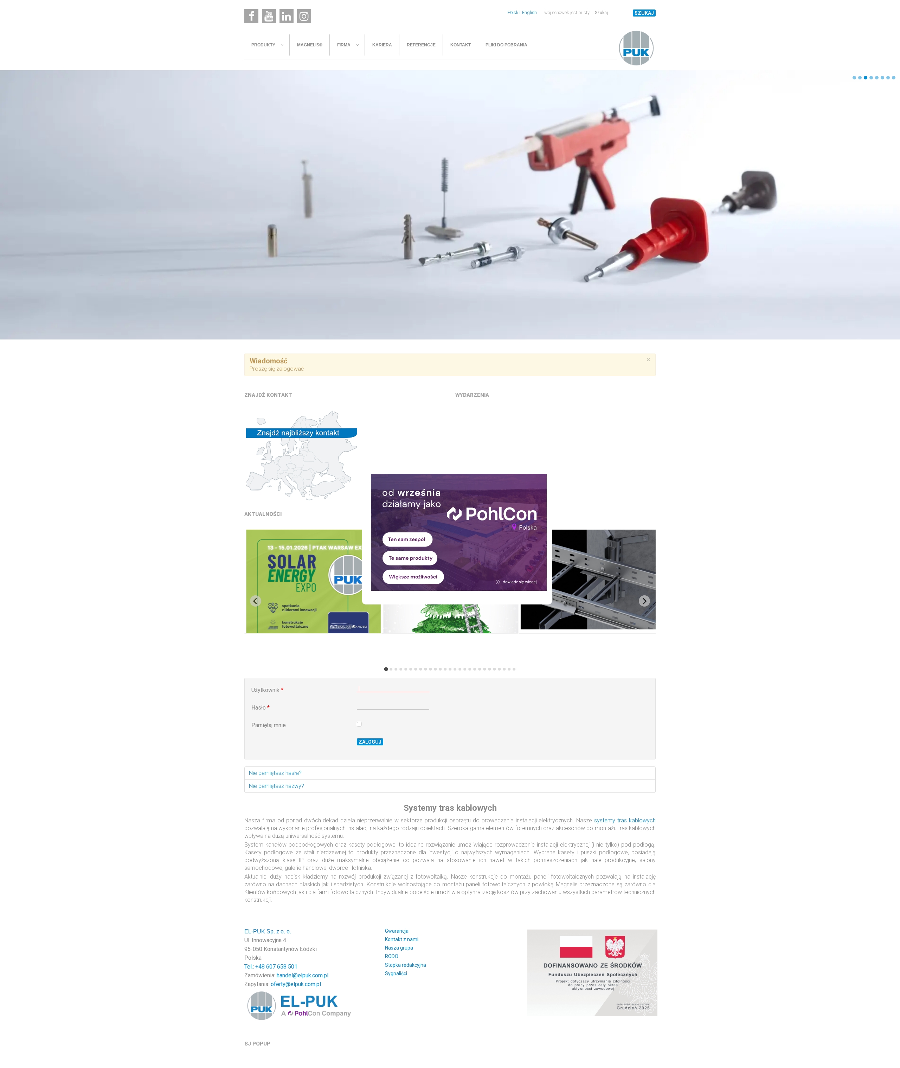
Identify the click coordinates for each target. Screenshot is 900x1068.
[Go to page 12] (440, 669)
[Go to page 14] (450, 669)
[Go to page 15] (455, 669)
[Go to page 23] (494, 669)
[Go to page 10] (430, 669)
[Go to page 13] (445, 669)
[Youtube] (269, 16)
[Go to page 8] (420, 669)
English (529, 12)
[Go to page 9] (425, 669)
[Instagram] (304, 16)
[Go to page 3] (395, 669)
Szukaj (644, 13)
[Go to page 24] (499, 669)
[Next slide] (644, 601)
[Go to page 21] (484, 669)
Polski (514, 12)
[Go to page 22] (489, 669)
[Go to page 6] (410, 669)
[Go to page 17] (464, 669)
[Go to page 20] (479, 669)
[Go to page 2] (391, 669)
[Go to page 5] (405, 669)
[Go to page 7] (415, 669)
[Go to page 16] (459, 669)
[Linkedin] (286, 16)
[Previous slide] (255, 601)
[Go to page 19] (474, 669)
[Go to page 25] (504, 669)
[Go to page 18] (469, 669)
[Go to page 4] (400, 669)
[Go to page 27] (514, 669)
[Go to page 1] (386, 669)
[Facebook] (251, 16)
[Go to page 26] (509, 669)
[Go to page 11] (435, 669)
